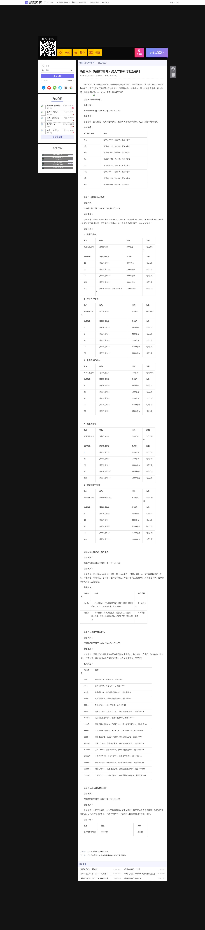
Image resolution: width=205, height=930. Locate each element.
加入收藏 (49, 2)
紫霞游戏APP (63, 2)
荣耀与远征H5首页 (87, 63)
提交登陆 (57, 76)
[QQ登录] (60, 88)
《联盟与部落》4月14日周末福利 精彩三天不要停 (103, 855)
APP (139, 54)
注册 (178, 2)
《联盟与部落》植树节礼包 (94, 852)
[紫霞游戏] (34, 2)
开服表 (106, 2)
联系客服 (95, 2)
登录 (171, 2)
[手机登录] (43, 88)
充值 (67, 52)
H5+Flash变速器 (80, 2)
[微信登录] (54, 88)
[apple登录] (66, 88)
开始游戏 (156, 52)
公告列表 (102, 63)
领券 (97, 52)
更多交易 (56, 137)
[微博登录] (49, 88)
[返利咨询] (173, 69)
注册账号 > (70, 80)
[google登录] (71, 88)
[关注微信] (173, 75)
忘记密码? (44, 80)
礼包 (82, 52)
